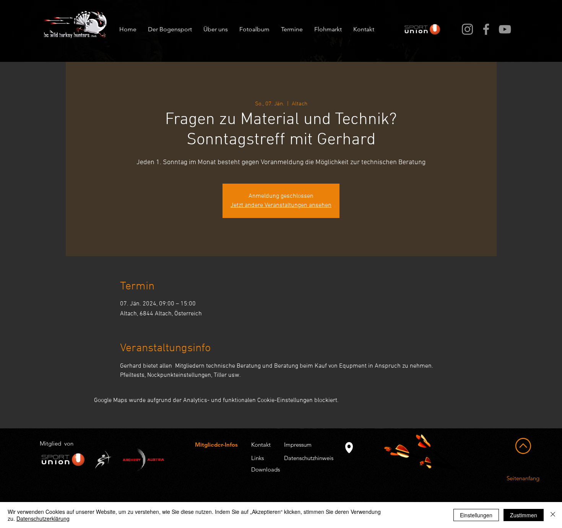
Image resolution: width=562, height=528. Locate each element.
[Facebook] (486, 29)
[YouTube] (504, 29)
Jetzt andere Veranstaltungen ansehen (281, 205)
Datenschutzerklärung (43, 518)
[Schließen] (552, 515)
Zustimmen (523, 515)
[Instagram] (467, 29)
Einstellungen (476, 515)
